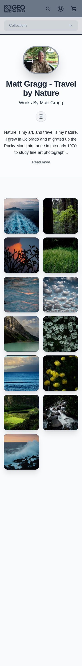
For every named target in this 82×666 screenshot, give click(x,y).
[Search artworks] (48, 9)
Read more (41, 162)
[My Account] (61, 9)
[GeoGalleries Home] (14, 9)
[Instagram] (41, 116)
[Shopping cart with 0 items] (73, 8)
